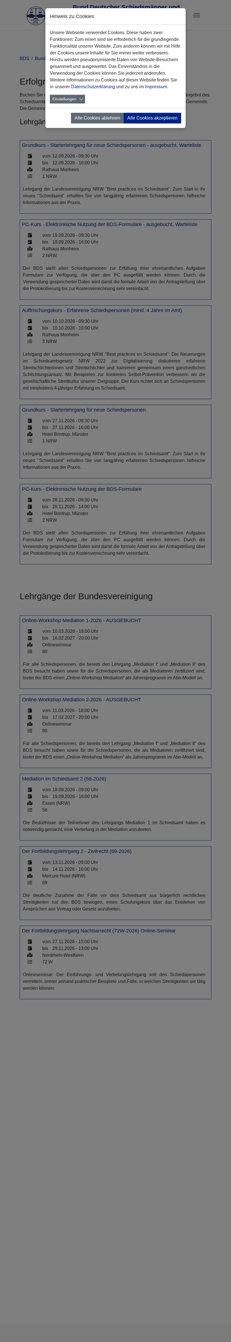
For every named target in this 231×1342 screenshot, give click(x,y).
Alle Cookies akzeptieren (152, 118)
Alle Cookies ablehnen (97, 118)
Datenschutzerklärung (93, 86)
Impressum (156, 86)
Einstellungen (64, 99)
